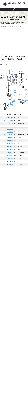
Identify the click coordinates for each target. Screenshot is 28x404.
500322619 (10, 129)
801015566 (10, 132)
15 (10, 98)
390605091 (10, 155)
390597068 (10, 117)
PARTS (8, 22)
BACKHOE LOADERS (20, 22)
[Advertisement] (14, 39)
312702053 (10, 138)
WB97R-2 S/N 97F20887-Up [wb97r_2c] (9, 23)
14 (11, 103)
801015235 (10, 161)
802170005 (10, 146)
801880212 (10, 123)
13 (11, 105)
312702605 (10, 152)
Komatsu (13, 22)
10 (9, 95)
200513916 (10, 126)
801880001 (10, 135)
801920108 (10, 149)
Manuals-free (3, 22)
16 (14, 101)
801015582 (10, 120)
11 (14, 95)
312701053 (10, 158)
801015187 (10, 144)
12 (15, 91)
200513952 (10, 141)
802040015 (10, 164)
